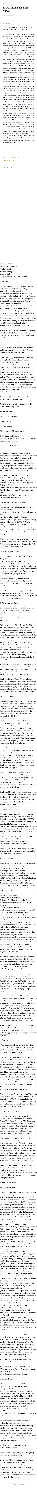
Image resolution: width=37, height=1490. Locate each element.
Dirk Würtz (21, 111)
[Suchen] (33, 3)
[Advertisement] (18, 234)
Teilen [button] (4, 157)
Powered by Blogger (20, 1484)
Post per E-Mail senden (13, 157)
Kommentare (10, 160)
